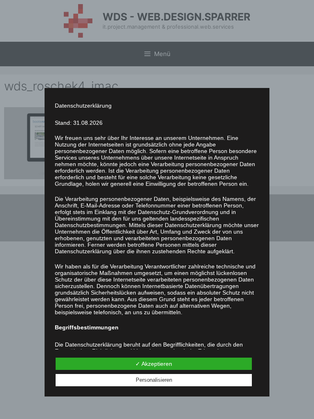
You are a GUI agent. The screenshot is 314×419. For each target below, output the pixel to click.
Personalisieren (154, 380)
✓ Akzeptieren (153, 363)
